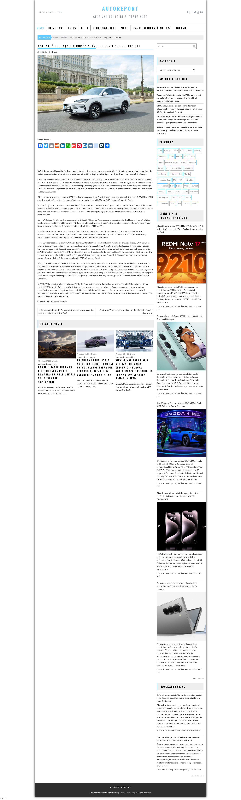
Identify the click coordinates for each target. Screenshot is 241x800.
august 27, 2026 (45, 361)
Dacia (171, 156)
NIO (172, 186)
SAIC (178, 192)
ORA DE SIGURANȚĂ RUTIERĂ (152, 28)
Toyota (188, 197)
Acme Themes (144, 792)
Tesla (180, 197)
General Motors (171, 162)
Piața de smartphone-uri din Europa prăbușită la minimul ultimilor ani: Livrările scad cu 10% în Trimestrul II (177, 496)
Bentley (167, 151)
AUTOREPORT (120, 8)
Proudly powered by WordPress (104, 792)
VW (179, 203)
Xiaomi (186, 203)
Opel (186, 186)
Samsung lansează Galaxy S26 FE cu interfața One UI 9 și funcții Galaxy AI (180, 317)
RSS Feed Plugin (200, 678)
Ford (193, 156)
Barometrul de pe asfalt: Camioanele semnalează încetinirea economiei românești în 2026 (178, 738)
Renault (170, 192)
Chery (189, 151)
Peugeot (194, 186)
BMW (175, 151)
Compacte (162, 156)
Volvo (172, 203)
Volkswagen (163, 203)
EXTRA (72, 28)
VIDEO (124, 28)
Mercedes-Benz (164, 180)
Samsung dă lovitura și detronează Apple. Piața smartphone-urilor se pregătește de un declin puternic (177, 586)
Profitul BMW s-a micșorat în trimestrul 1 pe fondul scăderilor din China (126, 311)
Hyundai (192, 162)
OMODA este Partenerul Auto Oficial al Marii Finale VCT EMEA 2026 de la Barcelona (179, 404)
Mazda (187, 174)
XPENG (194, 203)
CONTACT (181, 28)
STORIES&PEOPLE (104, 28)
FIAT (186, 156)
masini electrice (60, 301)
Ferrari (179, 156)
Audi (160, 151)
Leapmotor (188, 168)
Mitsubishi (190, 180)
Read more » (162, 302)
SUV (173, 197)
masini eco (162, 174)
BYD (52, 301)
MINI (181, 180)
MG (174, 180)
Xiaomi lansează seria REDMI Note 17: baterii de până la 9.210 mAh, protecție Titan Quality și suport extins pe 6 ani (180, 229)
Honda (183, 162)
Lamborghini (176, 168)
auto (55, 52)
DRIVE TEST (56, 28)
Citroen (197, 151)
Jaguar (160, 168)
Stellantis (194, 192)
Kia (167, 168)
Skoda (185, 192)
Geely (160, 162)
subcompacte (163, 197)
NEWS (40, 28)
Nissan (179, 186)
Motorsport (163, 186)
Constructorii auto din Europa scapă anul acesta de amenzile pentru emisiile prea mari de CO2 (65, 311)
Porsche (161, 192)
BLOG (84, 28)
